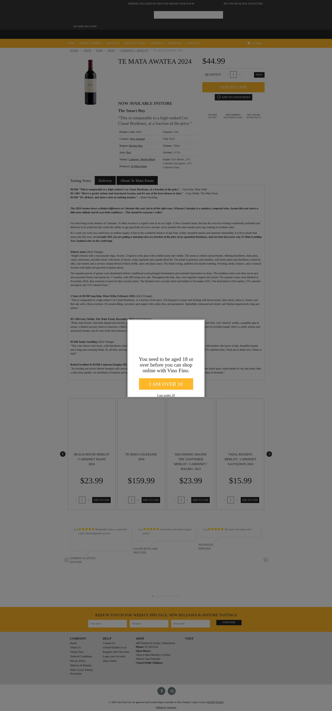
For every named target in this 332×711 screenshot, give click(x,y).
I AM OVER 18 (166, 384)
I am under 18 (166, 395)
